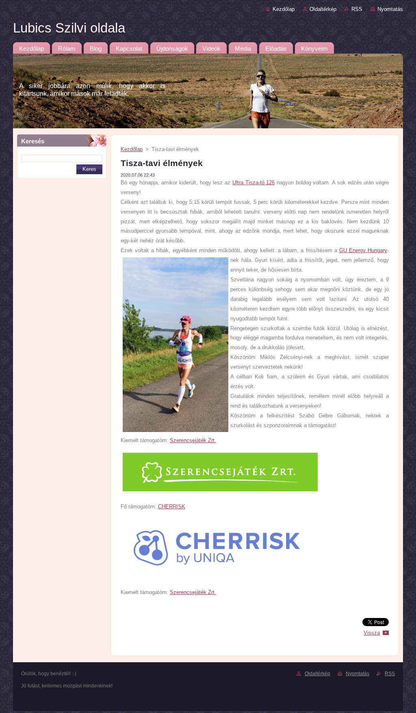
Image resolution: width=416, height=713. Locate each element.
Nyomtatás (390, 9)
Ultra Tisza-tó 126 (253, 182)
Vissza (372, 633)
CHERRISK (171, 506)
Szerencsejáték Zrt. (193, 440)
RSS (356, 9)
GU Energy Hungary (363, 250)
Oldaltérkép (323, 9)
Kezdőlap (284, 9)
